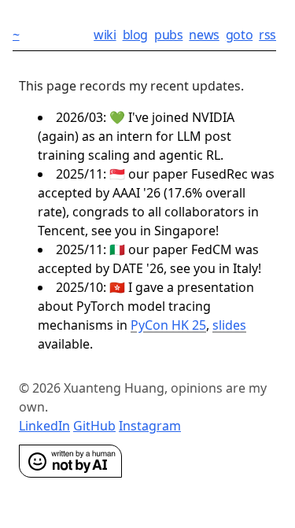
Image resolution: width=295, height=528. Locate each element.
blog (135, 34)
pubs (168, 34)
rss (267, 34)
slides (229, 325)
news (204, 34)
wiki (105, 34)
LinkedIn (44, 425)
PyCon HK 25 (168, 325)
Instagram (150, 425)
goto (239, 34)
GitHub (94, 425)
